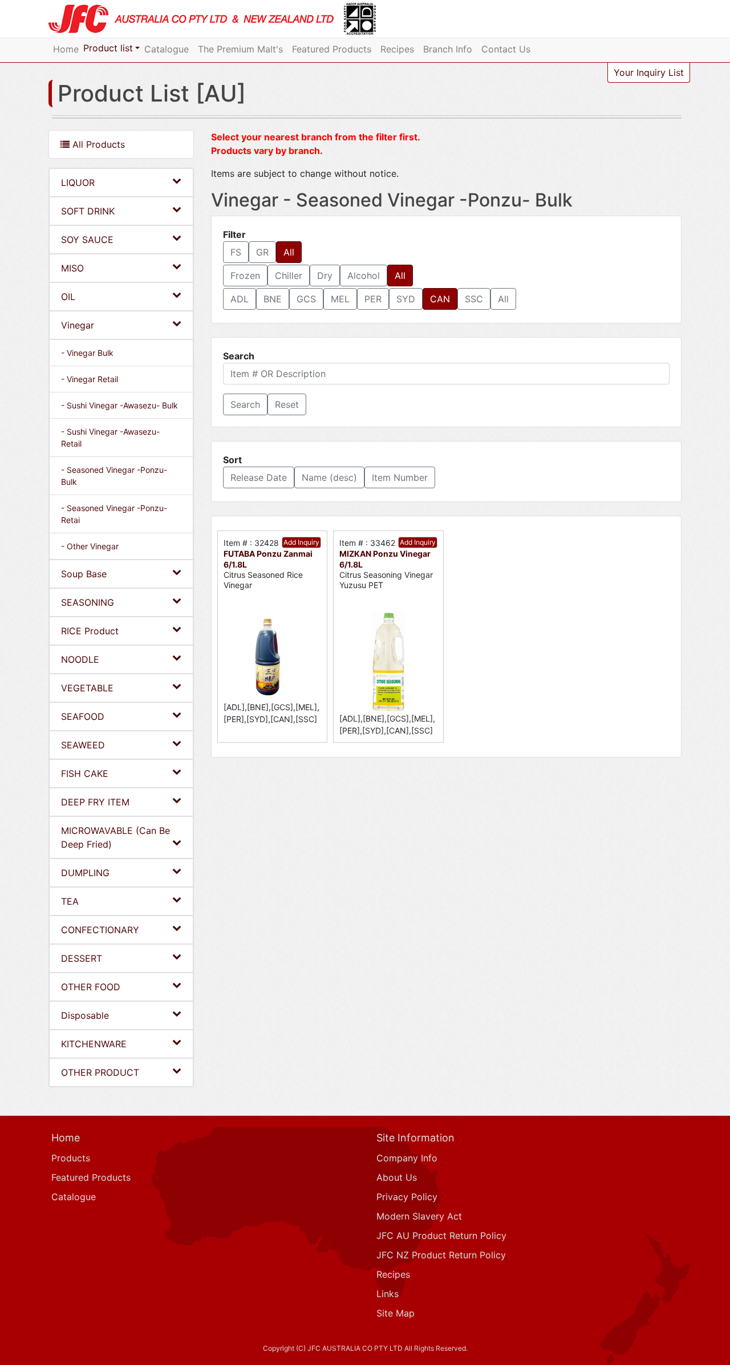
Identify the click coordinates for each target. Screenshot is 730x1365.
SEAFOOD (82, 716)
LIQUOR (78, 182)
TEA (70, 901)
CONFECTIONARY (100, 929)
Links (387, 1293)
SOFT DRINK (88, 211)
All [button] (288, 252)
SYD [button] (405, 299)
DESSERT (81, 958)
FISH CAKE (84, 773)
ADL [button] (239, 299)
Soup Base (84, 574)
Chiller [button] (288, 275)
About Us (396, 1177)
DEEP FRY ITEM (95, 802)
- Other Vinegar (90, 546)
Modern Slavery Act (419, 1216)
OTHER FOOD (90, 987)
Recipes (397, 49)
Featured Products (331, 49)
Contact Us (505, 49)
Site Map (395, 1313)
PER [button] (373, 299)
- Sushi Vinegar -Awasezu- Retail (110, 437)
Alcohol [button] (363, 275)
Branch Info (447, 49)
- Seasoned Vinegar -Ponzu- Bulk (114, 476)
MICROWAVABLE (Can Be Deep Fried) (115, 837)
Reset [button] (287, 404)
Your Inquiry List (649, 72)
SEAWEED (83, 745)
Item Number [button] (400, 477)
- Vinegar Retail (89, 379)
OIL (68, 296)
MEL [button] (340, 299)
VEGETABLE (87, 688)
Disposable (85, 1015)
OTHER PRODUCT (100, 1072)
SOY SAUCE (87, 239)
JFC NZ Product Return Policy (441, 1255)
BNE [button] (272, 299)
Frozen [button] (245, 275)
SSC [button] (474, 299)
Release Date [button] (258, 477)
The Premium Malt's (240, 49)
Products (70, 1158)
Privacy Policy (406, 1196)
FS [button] (235, 252)
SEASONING (87, 602)
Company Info (406, 1158)
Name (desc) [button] (329, 477)
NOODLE (80, 659)
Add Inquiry (301, 542)
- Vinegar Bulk (87, 353)
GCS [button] (306, 299)
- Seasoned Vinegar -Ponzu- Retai (114, 514)
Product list (108, 48)
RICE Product (90, 631)
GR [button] (262, 252)
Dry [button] (324, 275)
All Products (97, 144)
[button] (245, 404)
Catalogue (166, 49)
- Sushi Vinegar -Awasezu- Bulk (119, 405)
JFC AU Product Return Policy (441, 1235)
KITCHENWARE (94, 1044)
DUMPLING (85, 872)
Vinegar (77, 325)
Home (66, 49)
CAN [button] (440, 299)
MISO (72, 268)
